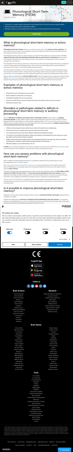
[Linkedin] (44, 286)
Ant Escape (19, 341)
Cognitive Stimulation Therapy (36, 401)
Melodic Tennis (19, 359)
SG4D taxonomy (52, 311)
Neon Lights (18, 345)
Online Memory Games (36, 411)
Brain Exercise (36, 395)
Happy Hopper (53, 328)
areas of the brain (13, 78)
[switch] (27, 232)
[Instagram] (40, 286)
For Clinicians (36, 378)
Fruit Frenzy (18, 332)
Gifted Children (36, 417)
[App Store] (36, 265)
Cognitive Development (36, 393)
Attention (18, 321)
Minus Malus (53, 353)
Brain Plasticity (18, 301)
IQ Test (36, 421)
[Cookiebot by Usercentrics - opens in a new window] (63, 206)
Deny (13, 244)
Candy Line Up (53, 330)
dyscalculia (64, 121)
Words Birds (53, 367)
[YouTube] (36, 286)
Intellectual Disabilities (18, 309)
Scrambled (19, 361)
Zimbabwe (7, 449)
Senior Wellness (52, 301)
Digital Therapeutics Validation (52, 294)
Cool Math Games (36, 413)
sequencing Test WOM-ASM (13, 179)
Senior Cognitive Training (52, 305)
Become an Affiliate (61, 442)
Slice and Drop (53, 359)
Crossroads (53, 341)
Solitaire (19, 338)
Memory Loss (19, 307)
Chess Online (19, 328)
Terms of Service (11, 442)
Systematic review (52, 309)
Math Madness (19, 355)
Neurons (18, 299)
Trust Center (54, 445)
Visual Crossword (19, 349)
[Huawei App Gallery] (36, 275)
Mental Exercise (36, 409)
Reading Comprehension (36, 415)
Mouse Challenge (53, 355)
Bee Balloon (53, 339)
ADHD (46, 121)
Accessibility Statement (44, 445)
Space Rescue (19, 353)
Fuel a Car (53, 349)
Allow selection (36, 244)
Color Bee (53, 338)
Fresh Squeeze (53, 345)
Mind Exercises (36, 403)
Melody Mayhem (19, 365)
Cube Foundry (53, 343)
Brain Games (36, 407)
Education (36, 381)
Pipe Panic (19, 334)
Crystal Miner (19, 336)
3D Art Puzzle (19, 369)
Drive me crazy (19, 347)
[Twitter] (32, 286)
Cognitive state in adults (52, 307)
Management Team (31, 442)
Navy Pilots (52, 299)
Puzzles (53, 332)
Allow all (59, 244)
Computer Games (53, 296)
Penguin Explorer (53, 334)
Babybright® (36, 387)
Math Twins (53, 351)
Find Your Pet (19, 363)
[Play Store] (36, 270)
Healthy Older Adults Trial (52, 298)
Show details (63, 239)
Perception (19, 319)
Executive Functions (18, 313)
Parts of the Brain (19, 298)
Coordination (18, 315)
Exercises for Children (36, 391)
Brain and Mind (18, 296)
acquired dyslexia (53, 121)
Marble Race (18, 357)
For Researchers (36, 380)
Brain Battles (36, 419)
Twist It (53, 361)
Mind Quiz (36, 399)
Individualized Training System (36, 397)
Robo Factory (19, 339)
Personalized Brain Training (36, 405)
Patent (36, 383)
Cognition (18, 305)
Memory (18, 317)
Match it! (18, 351)
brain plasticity (24, 201)
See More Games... (53, 369)
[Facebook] (28, 286)
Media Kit (51, 442)
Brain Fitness (18, 303)
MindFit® (36, 385)
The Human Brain (19, 294)
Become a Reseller (20, 445)
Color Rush (19, 367)
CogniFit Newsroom (43, 442)
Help (35, 445)
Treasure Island (18, 343)
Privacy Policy (21, 442)
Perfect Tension (53, 357)
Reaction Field (53, 365)
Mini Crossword (18, 330)
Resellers (36, 389)
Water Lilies (53, 363)
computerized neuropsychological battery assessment (21, 165)
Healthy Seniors (52, 303)
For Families (36, 376)
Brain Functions (18, 311)
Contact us (29, 445)
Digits (53, 336)
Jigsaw (53, 347)
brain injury (62, 146)
